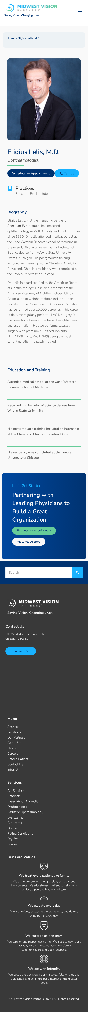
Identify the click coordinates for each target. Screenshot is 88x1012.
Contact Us (15, 764)
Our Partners (16, 737)
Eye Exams (15, 817)
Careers (12, 753)
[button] (80, 12)
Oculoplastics (17, 806)
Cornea (12, 844)
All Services (16, 790)
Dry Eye (12, 839)
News (11, 748)
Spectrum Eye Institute (23, 226)
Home (11, 38)
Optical (12, 828)
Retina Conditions (20, 833)
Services (13, 727)
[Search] (77, 572)
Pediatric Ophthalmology (25, 812)
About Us (14, 743)
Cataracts (14, 796)
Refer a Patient (17, 759)
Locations (14, 732)
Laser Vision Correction (24, 801)
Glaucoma (14, 823)
